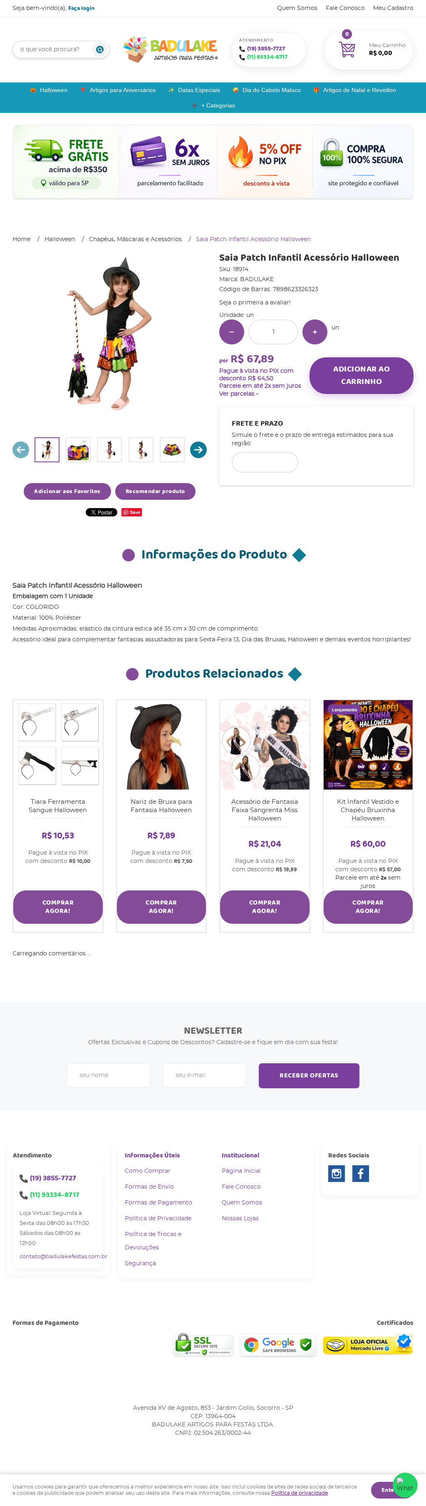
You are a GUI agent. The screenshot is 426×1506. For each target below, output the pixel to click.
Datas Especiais (199, 90)
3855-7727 (266, 49)
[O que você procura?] (100, 49)
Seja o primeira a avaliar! (255, 303)
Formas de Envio (149, 1187)
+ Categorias (218, 105)
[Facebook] (360, 1173)
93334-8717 (267, 57)
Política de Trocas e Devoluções (153, 1241)
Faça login (81, 8)
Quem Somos (297, 8)
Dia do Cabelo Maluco (272, 90)
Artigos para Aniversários (123, 90)
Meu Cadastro (393, 8)
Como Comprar (148, 1171)
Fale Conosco (345, 8)
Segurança (140, 1264)
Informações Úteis (152, 1155)
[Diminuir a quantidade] (231, 331)
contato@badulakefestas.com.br (63, 1256)
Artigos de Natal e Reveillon (359, 90)
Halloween (53, 90)
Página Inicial (241, 1171)
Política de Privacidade (158, 1219)
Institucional (240, 1155)
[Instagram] (336, 1173)
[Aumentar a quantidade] (314, 331)
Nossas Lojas (240, 1219)
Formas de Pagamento (158, 1203)
